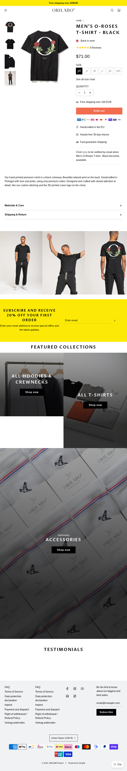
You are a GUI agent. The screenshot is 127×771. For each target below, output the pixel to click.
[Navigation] (5, 10)
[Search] (112, 10)
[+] (90, 92)
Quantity (82, 86)
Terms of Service (14, 691)
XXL (118, 71)
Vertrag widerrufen (15, 722)
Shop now (31, 392)
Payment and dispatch (17, 709)
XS (79, 71)
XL (110, 71)
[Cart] (119, 10)
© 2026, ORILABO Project (53, 763)
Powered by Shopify (76, 763)
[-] (79, 92)
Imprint (8, 705)
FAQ (7, 687)
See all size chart (85, 79)
